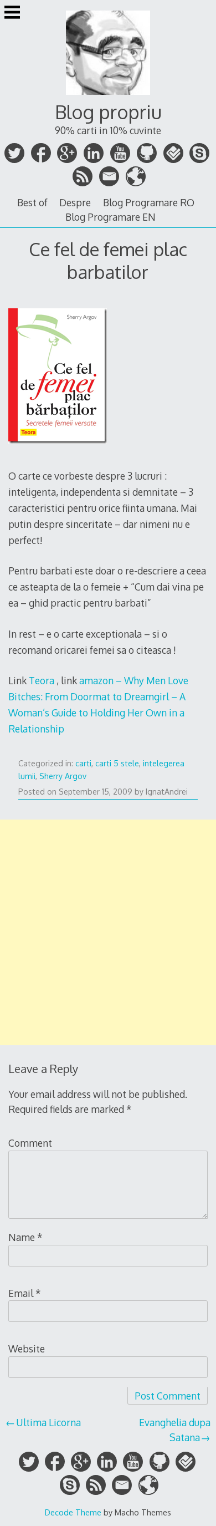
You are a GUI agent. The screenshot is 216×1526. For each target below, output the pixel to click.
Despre (75, 202)
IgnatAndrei (167, 791)
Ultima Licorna (48, 1422)
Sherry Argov (62, 776)
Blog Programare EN (110, 217)
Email (24, 1293)
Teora (41, 680)
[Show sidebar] (12, 13)
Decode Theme (73, 1512)
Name (25, 1237)
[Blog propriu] (108, 95)
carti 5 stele (117, 763)
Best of (32, 202)
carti (83, 763)
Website (26, 1348)
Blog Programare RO (148, 202)
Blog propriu (108, 112)
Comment (30, 1143)
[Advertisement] (108, 932)
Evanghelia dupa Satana (174, 1429)
